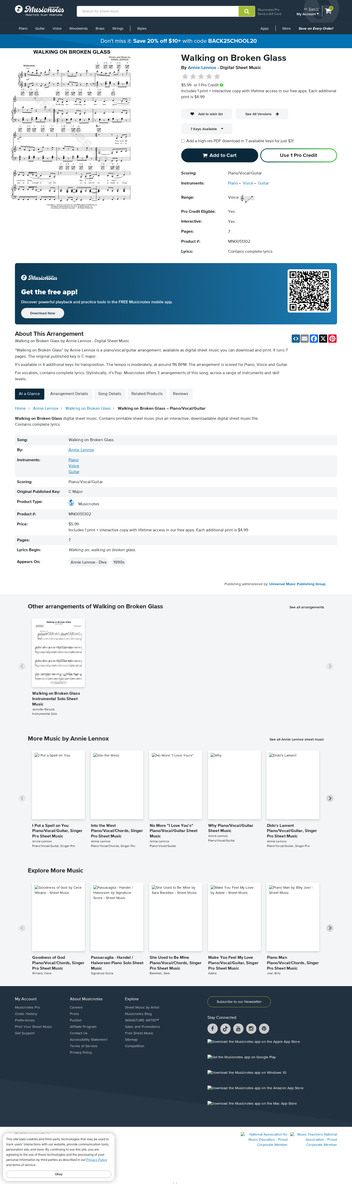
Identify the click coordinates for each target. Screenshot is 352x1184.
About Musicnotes (86, 999)
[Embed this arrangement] (296, 338)
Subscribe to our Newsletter (239, 1002)
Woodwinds (78, 28)
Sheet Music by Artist (142, 1007)
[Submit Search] (247, 11)
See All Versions (258, 114)
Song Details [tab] (109, 394)
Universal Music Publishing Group (297, 584)
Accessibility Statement (88, 1040)
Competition (134, 1046)
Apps (265, 28)
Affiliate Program (83, 1027)
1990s (118, 562)
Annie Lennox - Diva (89, 562)
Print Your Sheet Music (33, 1027)
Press (74, 1014)
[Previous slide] (22, 666)
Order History (26, 1014)
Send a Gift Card (269, 13)
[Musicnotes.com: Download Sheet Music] (39, 10)
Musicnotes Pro (268, 9)
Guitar (40, 28)
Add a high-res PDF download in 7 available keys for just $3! (240, 141)
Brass (100, 28)
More (288, 30)
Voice (57, 28)
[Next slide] (329, 666)
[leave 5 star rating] (217, 77)
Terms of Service (83, 1046)
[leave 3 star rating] (201, 77)
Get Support (25, 1033)
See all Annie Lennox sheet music (297, 739)
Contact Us (79, 1033)
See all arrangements (306, 607)
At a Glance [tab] (29, 394)
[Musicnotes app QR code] (309, 293)
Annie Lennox (202, 67)
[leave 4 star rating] (209, 77)
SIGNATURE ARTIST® (142, 1020)
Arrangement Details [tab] (69, 394)
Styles (142, 28)
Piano (23, 28)
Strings (117, 28)
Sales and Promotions (142, 1027)
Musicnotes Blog (138, 1014)
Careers (76, 1007)
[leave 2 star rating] (193, 77)
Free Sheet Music (139, 1033)
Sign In (314, 9)
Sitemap (131, 1040)
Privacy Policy (81, 1052)
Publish (76, 1020)
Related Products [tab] (147, 394)
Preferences (25, 1020)
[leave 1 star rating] (185, 77)
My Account (307, 14)
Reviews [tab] (180, 394)
